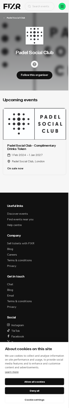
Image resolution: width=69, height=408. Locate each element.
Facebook (17, 336)
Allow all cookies (34, 381)
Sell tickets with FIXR (20, 243)
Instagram (17, 325)
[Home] (12, 6)
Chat (10, 284)
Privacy (11, 266)
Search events (40, 6)
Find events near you (20, 219)
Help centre (14, 225)
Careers (12, 254)
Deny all (34, 390)
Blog (10, 249)
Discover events (17, 213)
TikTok (15, 331)
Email (10, 295)
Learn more (12, 372)
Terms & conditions (19, 260)
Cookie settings (34, 399)
